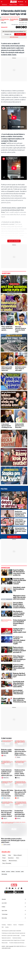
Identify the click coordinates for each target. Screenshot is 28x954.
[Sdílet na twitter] (19, 27)
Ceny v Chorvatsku (6, 863)
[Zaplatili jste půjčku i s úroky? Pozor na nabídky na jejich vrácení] (6, 631)
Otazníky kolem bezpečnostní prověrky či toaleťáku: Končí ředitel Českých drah (20, 513)
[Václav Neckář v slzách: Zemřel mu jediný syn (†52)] (6, 590)
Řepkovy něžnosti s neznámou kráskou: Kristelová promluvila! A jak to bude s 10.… (19, 649)
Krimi (17, 857)
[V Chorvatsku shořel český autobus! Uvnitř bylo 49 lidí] (10, 17)
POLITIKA (4, 489)
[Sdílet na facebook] (17, 27)
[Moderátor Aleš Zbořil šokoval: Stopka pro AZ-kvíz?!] (6, 676)
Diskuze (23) (4, 27)
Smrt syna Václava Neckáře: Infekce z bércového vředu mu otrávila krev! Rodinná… (19, 605)
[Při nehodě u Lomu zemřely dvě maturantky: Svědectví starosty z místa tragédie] (6, 639)
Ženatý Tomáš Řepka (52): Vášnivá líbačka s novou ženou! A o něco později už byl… (19, 572)
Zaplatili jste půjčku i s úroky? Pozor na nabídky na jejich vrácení (19, 630)
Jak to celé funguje (14, 37)
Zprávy (4, 855)
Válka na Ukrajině (18, 855)
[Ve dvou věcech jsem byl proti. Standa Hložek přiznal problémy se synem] (6, 622)
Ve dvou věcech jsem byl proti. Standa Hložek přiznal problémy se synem (19, 622)
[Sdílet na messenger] (21, 27)
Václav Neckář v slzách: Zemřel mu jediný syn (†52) (19, 589)
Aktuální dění (6, 851)
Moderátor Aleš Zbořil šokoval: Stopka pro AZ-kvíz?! (19, 675)
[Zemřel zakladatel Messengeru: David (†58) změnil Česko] (6, 693)
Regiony (4, 860)
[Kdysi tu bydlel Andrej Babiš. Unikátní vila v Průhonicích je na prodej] (6, 701)
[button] (9, 892)
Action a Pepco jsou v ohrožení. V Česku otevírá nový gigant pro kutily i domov (19, 658)
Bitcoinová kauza (13, 860)
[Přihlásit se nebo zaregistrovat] (25, 1)
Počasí (4, 857)
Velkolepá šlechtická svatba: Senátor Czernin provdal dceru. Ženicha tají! (20, 530)
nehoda (3, 871)
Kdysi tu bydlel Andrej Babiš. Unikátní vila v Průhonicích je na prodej (19, 700)
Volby (9, 855)
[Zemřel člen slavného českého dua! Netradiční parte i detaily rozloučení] (6, 581)
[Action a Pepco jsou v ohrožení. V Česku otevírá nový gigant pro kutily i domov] (6, 658)
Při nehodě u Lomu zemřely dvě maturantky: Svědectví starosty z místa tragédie (19, 640)
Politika (3, 516)
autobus (8, 871)
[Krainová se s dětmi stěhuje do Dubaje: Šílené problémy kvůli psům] (6, 667)
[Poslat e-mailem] (26, 27)
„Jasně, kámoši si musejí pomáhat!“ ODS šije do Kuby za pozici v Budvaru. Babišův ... (20, 522)
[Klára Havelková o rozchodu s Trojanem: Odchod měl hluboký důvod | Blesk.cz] (6, 614)
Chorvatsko (4, 874)
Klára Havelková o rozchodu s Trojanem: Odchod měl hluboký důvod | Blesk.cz (19, 613)
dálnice (12, 871)
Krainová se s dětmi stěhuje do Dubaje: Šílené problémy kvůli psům (18, 667)
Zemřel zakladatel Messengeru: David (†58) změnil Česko (18, 692)
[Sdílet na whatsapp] (23, 27)
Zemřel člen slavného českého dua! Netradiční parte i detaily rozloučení (19, 581)
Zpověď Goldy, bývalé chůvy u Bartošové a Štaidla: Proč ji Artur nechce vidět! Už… (18, 684)
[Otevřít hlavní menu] (1, 1)
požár (22, 871)
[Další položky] (26, 4)
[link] (6, 888)
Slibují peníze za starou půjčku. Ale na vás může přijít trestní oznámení (19, 597)
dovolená (18, 871)
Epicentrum (11, 857)
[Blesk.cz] (13, 1)
